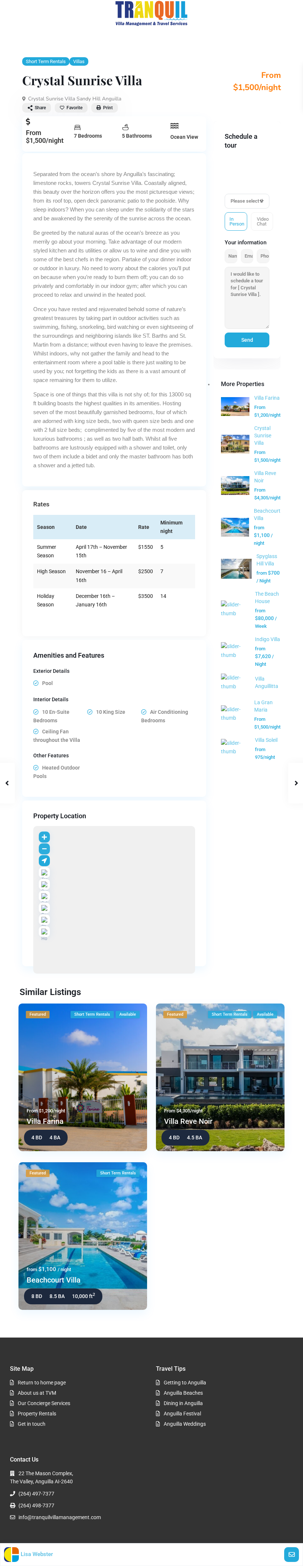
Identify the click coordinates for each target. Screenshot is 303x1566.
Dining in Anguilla (183, 1403)
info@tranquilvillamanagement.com (59, 1517)
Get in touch (31, 1424)
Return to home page (42, 1383)
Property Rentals (37, 1414)
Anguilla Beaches (183, 1393)
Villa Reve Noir (188, 1121)
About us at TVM (37, 1393)
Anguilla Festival (182, 1414)
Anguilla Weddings (185, 1424)
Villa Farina (267, 398)
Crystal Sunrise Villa (262, 435)
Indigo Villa (267, 639)
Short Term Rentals (46, 61)
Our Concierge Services (44, 1403)
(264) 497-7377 (36, 1494)
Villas (79, 61)
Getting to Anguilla (185, 1383)
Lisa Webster (37, 1554)
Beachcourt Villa (54, 1280)
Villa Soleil (266, 740)
